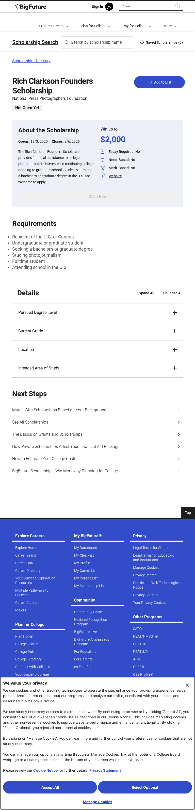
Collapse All (173, 293)
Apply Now (97, 196)
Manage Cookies (97, 802)
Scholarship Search (35, 42)
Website (115, 176)
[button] (170, 22)
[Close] (187, 685)
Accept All (50, 787)
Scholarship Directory (31, 60)
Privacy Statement (105, 770)
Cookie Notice (45, 770)
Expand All (145, 293)
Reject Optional (145, 787)
